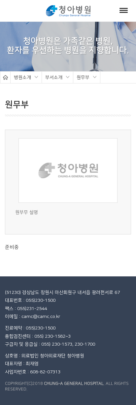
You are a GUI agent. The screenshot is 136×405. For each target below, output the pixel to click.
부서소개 (52, 78)
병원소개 (21, 78)
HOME (5, 77)
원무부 (81, 78)
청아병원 (68, 10)
